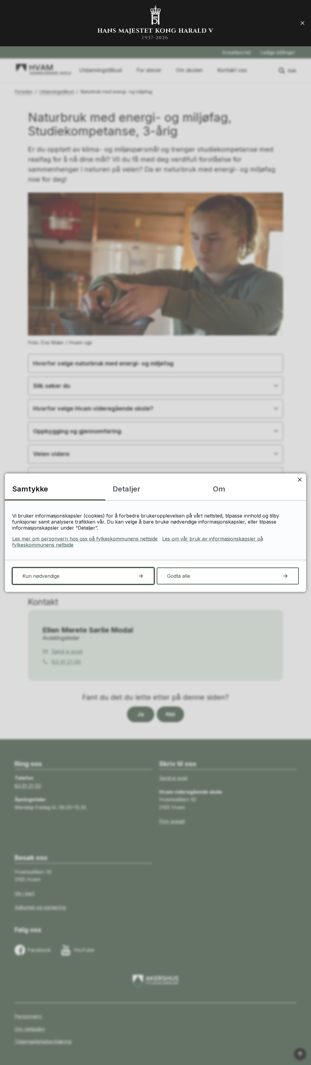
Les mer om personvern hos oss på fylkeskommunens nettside (85, 539)
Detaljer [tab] (126, 489)
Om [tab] (219, 489)
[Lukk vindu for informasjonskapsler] (300, 480)
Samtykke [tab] (30, 489)
